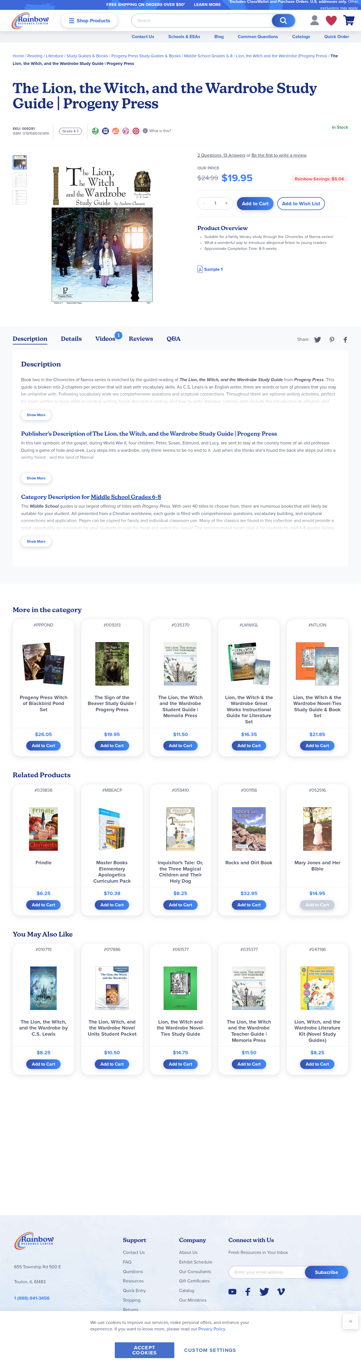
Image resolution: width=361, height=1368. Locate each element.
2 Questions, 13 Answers (221, 155)
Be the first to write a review (279, 155)
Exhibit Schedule (195, 1262)
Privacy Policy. (212, 1329)
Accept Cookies (144, 1350)
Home (18, 56)
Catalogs (301, 36)
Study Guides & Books (87, 56)
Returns (130, 1309)
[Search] (283, 20)
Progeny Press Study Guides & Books (146, 56)
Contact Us (143, 36)
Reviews (141, 338)
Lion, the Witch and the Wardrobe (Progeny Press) (281, 56)
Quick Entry (134, 1290)
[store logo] (30, 20)
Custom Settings (210, 1350)
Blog (219, 36)
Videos (105, 338)
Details (71, 338)
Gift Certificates (194, 1281)
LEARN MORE (207, 4)
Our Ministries (192, 1300)
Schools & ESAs (184, 36)
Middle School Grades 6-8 (208, 56)
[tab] (30, 339)
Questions (133, 1271)
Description (30, 338)
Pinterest (332, 339)
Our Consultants (195, 1271)
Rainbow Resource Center (34, 1242)
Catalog (186, 1290)
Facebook (345, 339)
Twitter (317, 339)
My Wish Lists (331, 21)
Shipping (131, 1300)
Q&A (174, 338)
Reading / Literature (45, 56)
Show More (36, 415)
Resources (133, 1281)
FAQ (127, 1262)
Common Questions (258, 36)
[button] (315, 20)
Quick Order (336, 36)
